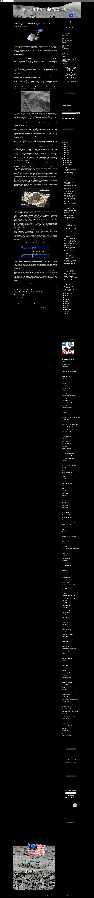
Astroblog (64, 383)
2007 (64, 316)
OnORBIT (64, 531)
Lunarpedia (64, 495)
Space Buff (64, 600)
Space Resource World (67, 634)
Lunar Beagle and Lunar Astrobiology (70, 186)
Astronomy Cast (65, 393)
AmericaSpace (65, 369)
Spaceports (64, 680)
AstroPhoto (64, 378)
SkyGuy (63, 590)
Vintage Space (65, 718)
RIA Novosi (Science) (67, 563)
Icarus (63, 470)
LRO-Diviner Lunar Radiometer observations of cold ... (70, 190)
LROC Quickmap (66, 41)
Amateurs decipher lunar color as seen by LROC (70, 221)
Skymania (64, 593)
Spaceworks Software (67, 682)
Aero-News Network (66, 364)
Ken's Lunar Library (66, 481)
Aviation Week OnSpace (67, 414)
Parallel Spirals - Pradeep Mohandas (70, 548)
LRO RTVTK (65, 38)
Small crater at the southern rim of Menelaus (68, 174)
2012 (64, 154)
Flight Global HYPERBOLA (68, 458)
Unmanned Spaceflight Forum (69, 716)
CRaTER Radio (65, 45)
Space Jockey (65, 614)
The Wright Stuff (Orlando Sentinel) (70, 699)
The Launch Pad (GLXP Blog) (69, 692)
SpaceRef (64, 660)
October (67, 164)
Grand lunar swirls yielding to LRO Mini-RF (70, 277)
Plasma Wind (65, 553)
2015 (64, 148)
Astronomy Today (66, 400)
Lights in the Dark (66, 485)
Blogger (67, 895)
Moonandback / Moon (67, 514)
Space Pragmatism (66, 629)
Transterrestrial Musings (67, 704)
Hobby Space (65, 467)
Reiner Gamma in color (69, 238)
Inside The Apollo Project (67, 472)
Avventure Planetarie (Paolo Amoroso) (71, 417)
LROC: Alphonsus (68, 245)
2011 (64, 156)
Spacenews (64, 675)
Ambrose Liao (65, 366)
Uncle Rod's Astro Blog (67, 708)
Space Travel (65, 641)
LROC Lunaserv (65, 44)
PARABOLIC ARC (66, 541)
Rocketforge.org (65, 567)
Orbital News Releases (67, 534)
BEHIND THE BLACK (67, 419)
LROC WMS (64, 42)
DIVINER (19, 291)
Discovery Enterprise (66, 448)
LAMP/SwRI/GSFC (66, 48)
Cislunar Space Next (67, 104)
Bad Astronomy (65, 422)
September (67, 293)
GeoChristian (65, 463)
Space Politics (65, 626)
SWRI (39, 291)
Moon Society (65, 507)
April (66, 303)
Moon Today (65, 510)
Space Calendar (65, 602)
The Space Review (66, 105)
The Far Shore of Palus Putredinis (69, 290)
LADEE (63, 62)
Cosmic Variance (66, 441)
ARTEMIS (64, 56)
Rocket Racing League (67, 565)
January (67, 309)
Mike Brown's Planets (67, 498)
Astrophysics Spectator (67, 407)
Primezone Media (66, 558)
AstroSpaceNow (65, 381)
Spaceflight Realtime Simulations (69, 672)
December (67, 160)
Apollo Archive (65, 373)
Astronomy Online (66, 398)
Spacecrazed (65, 668)
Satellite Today (65, 570)
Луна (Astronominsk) (67, 735)
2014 (64, 150)
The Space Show (66, 694)
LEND (63, 51)
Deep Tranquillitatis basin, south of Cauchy (70, 264)
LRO (37, 291)
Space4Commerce (66, 655)
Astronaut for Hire (66, 390)
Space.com (64, 653)
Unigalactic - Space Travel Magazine (70, 711)
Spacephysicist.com (66, 677)
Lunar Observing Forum (67, 490)
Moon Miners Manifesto (67, 502)
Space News (65, 622)
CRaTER (64, 46)
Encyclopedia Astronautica (68, 453)
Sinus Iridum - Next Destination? (68, 235)
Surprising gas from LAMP (70, 210)
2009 (64, 311)
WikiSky (63, 720)
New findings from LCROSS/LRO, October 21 (70, 225)
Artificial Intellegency (66, 376)
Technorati (64, 687)
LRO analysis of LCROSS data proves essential (70, 204)
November (67, 162)
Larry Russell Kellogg (67, 483)
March (66, 305)
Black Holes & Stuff (66, 431)
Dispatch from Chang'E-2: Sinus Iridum (70, 280)
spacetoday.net (65, 733)
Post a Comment (19, 297)
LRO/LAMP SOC (66, 49)
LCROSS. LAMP (28, 291)
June (66, 299)
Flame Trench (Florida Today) (69, 455)
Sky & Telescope (65, 588)
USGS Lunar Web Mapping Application (71, 58)
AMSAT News (65, 361)
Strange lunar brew (68, 201)
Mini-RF (64, 53)
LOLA (34, 291)
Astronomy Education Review (68, 395)
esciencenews (65, 730)
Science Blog (65, 572)
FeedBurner (74, 797)
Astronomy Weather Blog (67, 402)
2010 (64, 158)
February (67, 307)
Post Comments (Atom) (39, 307)
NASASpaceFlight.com (67, 517)
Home (36, 304)
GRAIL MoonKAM (66, 61)
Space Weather (65, 646)
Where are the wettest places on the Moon (69, 199)
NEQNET (64, 519)
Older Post (54, 304)
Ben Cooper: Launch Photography (70, 424)
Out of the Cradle (66, 539)
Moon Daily (64, 500)
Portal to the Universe (67, 555)
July (66, 297)
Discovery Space (66, 450)
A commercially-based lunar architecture (69, 248)
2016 (64, 146)
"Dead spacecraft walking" (70, 177)
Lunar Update (65, 493)
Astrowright (64, 412)
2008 (64, 313)
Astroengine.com (66, 388)
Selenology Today (66, 582)
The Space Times (66, 696)
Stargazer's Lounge (66, 684)
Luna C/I (64, 488)
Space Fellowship (66, 610)
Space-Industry (65, 651)
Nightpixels (64, 529)
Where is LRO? (65, 37)
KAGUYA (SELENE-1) (67, 478)
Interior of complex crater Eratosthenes (70, 261)
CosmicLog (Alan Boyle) (67, 443)
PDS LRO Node (65, 54)
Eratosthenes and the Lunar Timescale (69, 267)
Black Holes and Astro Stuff (68, 434)
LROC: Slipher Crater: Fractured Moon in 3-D (70, 241)
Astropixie (64, 410)
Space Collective (66, 607)
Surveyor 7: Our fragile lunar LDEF (69, 179)
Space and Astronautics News (69, 648)
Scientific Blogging (66, 577)
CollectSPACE (65, 438)
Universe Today (65, 713)
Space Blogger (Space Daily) (68, 598)
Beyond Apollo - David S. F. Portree (70, 426)
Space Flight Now (66, 612)
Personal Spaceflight (66, 551)
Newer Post (17, 304)
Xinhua (63, 723)
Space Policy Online (66, 624)
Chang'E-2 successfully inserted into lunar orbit (70, 271)
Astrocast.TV (65, 385)
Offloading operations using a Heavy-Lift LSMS (69, 252)
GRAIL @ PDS (65, 60)
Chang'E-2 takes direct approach (69, 287)
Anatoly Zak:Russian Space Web (69, 371)
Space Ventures (65, 643)
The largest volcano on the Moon (69, 218)
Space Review (65, 636)
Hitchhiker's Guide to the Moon (69, 465)
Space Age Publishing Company (69, 595)
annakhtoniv (64, 728)
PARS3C (64, 543)
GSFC (23, 291)
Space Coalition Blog (66, 605)
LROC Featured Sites (67, 40)
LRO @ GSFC (65, 35)
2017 (64, 144)
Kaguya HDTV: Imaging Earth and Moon (69, 196)
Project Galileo (65, 560)
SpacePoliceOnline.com (67, 658)
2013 (64, 152)
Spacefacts (64, 670)
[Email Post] (32, 289)
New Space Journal (66, 524)
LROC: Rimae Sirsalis (69, 215)
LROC (63, 39)
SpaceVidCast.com (66, 663)
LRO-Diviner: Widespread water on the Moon (70, 207)
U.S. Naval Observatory (67, 706)
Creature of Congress (69, 255)
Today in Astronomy (66, 701)
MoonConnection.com (67, 512)
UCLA (42, 291)
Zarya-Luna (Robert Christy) (68, 725)
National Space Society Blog (68, 522)
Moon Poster (65, 505)
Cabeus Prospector (66, 436)
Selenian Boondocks (66, 579)
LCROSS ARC (65, 63)
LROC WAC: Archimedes (70, 243)
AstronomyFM (65, 405)
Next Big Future (65, 526)
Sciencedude (65, 575)
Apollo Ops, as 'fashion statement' (69, 232)
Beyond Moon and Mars (67, 429)
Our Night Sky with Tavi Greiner (69, 536)
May (66, 301)
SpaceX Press (65, 665)
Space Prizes (65, 631)
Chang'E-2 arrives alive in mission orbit (70, 258)
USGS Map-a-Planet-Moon (68, 59)
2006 (64, 317)
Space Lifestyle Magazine (68, 619)
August (66, 295)
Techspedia (64, 689)
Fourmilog (64, 460)
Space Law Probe (66, 617)
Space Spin (64, 639)
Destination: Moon (68, 193)
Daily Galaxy (65, 446)
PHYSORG (64, 546)
